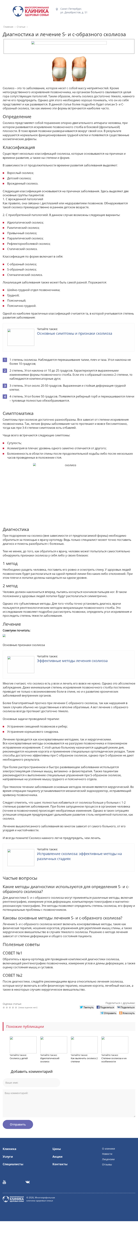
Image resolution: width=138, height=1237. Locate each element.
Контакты (60, 1164)
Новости (107, 1154)
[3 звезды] (10, 1007)
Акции (57, 1157)
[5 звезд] (16, 1007)
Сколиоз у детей (19, 1058)
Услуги (8, 1157)
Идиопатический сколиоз (49, 1060)
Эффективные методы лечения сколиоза (72, 660)
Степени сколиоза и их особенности (114, 1060)
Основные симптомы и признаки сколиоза (74, 333)
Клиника (9, 1149)
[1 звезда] (4, 1007)
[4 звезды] (13, 1007)
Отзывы (107, 1164)
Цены (56, 1149)
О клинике (108, 1148)
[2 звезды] (7, 1007)
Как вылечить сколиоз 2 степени (84, 1060)
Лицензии (108, 1159)
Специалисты (13, 1164)
